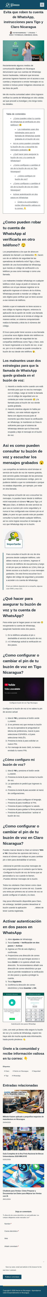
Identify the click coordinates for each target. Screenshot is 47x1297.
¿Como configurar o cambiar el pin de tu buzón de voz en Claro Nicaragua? (25, 186)
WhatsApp (16, 1076)
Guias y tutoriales (16, 35)
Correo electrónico (11, 1231)
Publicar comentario (12, 1277)
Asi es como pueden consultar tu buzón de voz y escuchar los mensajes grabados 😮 (24, 146)
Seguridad (36, 1071)
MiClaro (30, 908)
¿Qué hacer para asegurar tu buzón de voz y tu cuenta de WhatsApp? (24, 157)
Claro (6, 1071)
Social (35, 35)
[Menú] (42, 5)
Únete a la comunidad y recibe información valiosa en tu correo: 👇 (27, 205)
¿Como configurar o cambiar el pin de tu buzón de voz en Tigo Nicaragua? (25, 168)
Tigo (6, 1076)
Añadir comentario (11, 1246)
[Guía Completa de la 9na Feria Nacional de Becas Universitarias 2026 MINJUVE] (23, 1138)
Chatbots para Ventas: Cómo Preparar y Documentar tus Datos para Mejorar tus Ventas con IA (22, 1193)
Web (6, 1238)
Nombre (7, 1224)
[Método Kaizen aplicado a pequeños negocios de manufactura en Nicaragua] (23, 1101)
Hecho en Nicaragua (20, 1071)
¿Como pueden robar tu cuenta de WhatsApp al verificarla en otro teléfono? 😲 (25, 121)
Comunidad (28, 35)
